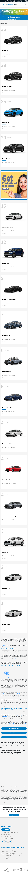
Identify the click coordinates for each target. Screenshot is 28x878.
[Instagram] (5, 841)
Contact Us (6, 829)
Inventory (9, 847)
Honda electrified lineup (22, 705)
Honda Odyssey (6, 675)
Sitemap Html (14, 870)
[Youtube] (10, 841)
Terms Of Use (8, 870)
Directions (20, 852)
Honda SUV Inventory (14, 732)
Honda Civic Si (3, 693)
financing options (12, 723)
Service (3, 847)
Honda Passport (7, 672)
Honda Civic (6, 668)
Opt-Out (25, 870)
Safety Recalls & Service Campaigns (22, 870)
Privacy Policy (5, 870)
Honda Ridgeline (7, 674)
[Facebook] (2, 841)
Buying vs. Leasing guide (17, 715)
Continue (14, 815)
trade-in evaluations (10, 661)
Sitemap (11, 869)
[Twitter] (8, 841)
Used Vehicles (8, 855)
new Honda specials (6, 716)
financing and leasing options (20, 658)
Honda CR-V (3, 654)
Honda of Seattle (2, 870)
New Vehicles (8, 853)
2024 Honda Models (14, 737)
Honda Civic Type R (17, 693)
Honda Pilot (6, 673)
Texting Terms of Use (22, 855)
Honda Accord (15, 653)
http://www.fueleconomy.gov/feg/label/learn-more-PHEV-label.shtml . (14, 793)
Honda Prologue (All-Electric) (9, 677)
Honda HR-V (6, 671)
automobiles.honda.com (22, 853)
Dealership (21, 847)
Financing (15, 847)
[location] (24, 1)
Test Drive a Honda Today (14, 728)
